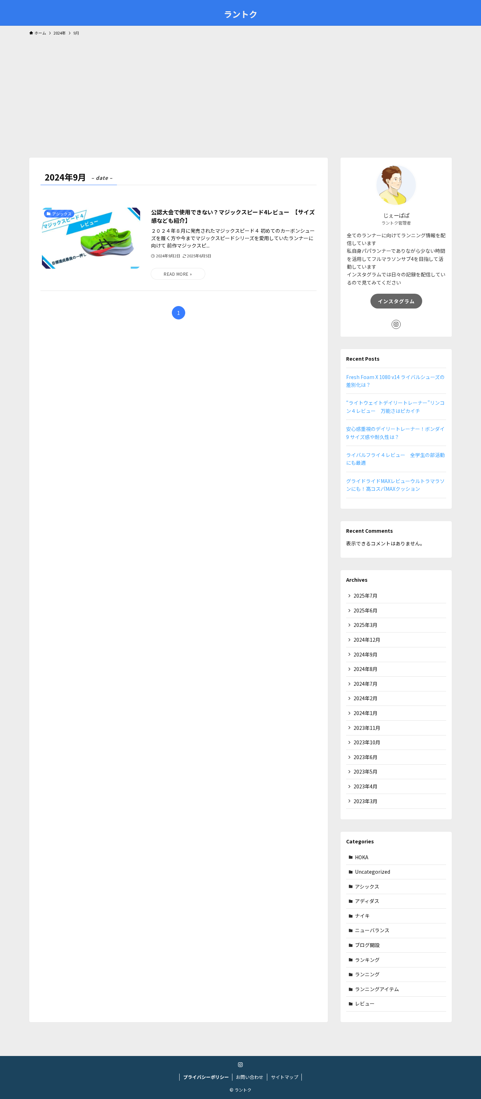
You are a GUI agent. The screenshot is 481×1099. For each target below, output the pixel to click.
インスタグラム (396, 301)
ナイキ (362, 915)
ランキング (367, 959)
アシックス (367, 886)
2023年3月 (365, 801)
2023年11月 (367, 727)
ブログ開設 (367, 944)
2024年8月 (365, 668)
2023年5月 (365, 771)
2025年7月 (365, 595)
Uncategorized (372, 871)
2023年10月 (367, 742)
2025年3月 (365, 624)
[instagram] (396, 324)
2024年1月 (365, 712)
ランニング (367, 974)
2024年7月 (365, 683)
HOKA (361, 857)
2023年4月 (365, 786)
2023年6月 (365, 757)
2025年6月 (365, 610)
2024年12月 (367, 639)
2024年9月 (365, 654)
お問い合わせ (249, 1077)
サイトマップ (284, 1077)
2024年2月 (365, 698)
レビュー (365, 1003)
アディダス (367, 900)
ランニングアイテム (377, 989)
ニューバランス (372, 930)
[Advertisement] (240, 93)
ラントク (240, 14)
